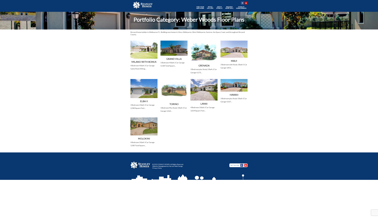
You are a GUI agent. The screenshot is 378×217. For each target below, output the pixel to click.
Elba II (144, 101)
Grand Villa (174, 58)
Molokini (144, 138)
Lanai (204, 103)
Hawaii (234, 94)
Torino (174, 104)
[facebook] (242, 3)
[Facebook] (241, 165)
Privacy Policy (157, 168)
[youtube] (246, 3)
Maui (234, 60)
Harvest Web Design (176, 166)
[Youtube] (245, 165)
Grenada (204, 65)
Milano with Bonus (144, 61)
